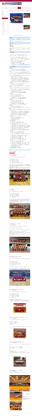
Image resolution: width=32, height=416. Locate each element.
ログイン (30, 0)
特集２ (23, 41)
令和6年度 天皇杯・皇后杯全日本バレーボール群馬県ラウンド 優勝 (18, 317)
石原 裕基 (14, 224)
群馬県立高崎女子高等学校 (4, 0)
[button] (6, 8)
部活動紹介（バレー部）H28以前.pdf (17, 147)
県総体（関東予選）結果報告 (13, 154)
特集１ (21, 41)
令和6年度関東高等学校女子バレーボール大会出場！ (16, 370)
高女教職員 (14, 155)
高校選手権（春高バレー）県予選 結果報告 (15, 256)
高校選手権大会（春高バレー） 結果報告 (14, 223)
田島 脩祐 (15, 371)
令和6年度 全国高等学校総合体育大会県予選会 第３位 (16, 341)
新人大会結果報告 (11, 189)
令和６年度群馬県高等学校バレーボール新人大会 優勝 (16, 289)
